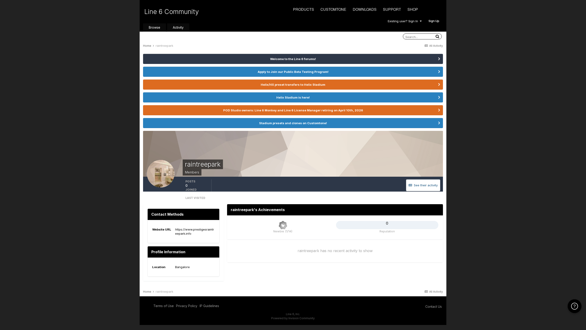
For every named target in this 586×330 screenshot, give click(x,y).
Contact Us (433, 306)
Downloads (365, 9)
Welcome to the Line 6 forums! (293, 59)
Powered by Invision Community (293, 318)
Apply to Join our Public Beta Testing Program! (293, 72)
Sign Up (434, 21)
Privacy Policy (186, 306)
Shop (412, 9)
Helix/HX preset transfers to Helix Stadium (293, 84)
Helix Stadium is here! (293, 97)
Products (303, 9)
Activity (178, 27)
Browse (154, 27)
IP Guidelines (209, 306)
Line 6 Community (171, 12)
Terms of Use (163, 306)
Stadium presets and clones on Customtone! (293, 123)
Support (392, 9)
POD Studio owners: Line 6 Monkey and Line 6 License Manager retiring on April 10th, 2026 (293, 110)
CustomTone (333, 9)
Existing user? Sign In (404, 21)
